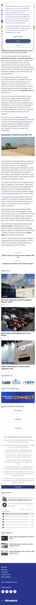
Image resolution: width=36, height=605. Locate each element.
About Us (4, 567)
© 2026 (3, 600)
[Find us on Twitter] (14, 591)
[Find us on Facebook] (6, 591)
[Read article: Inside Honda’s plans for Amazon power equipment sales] (18, 352)
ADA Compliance (6, 577)
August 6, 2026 (13, 555)
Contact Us (4, 572)
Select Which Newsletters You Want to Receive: (18, 437)
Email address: (18, 410)
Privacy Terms (5, 574)
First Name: (18, 419)
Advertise (4, 569)
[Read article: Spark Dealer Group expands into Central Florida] (18, 319)
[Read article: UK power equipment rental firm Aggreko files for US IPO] (18, 286)
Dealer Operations (8, 329)
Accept (18, 41)
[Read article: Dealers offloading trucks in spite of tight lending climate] (4, 553)
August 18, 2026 (5, 371)
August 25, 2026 (5, 304)
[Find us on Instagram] (10, 591)
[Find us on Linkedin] (2, 591)
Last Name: (18, 428)
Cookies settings (18, 36)
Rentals (5, 296)
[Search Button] (33, 5)
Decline (18, 45)
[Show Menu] (2, 5)
